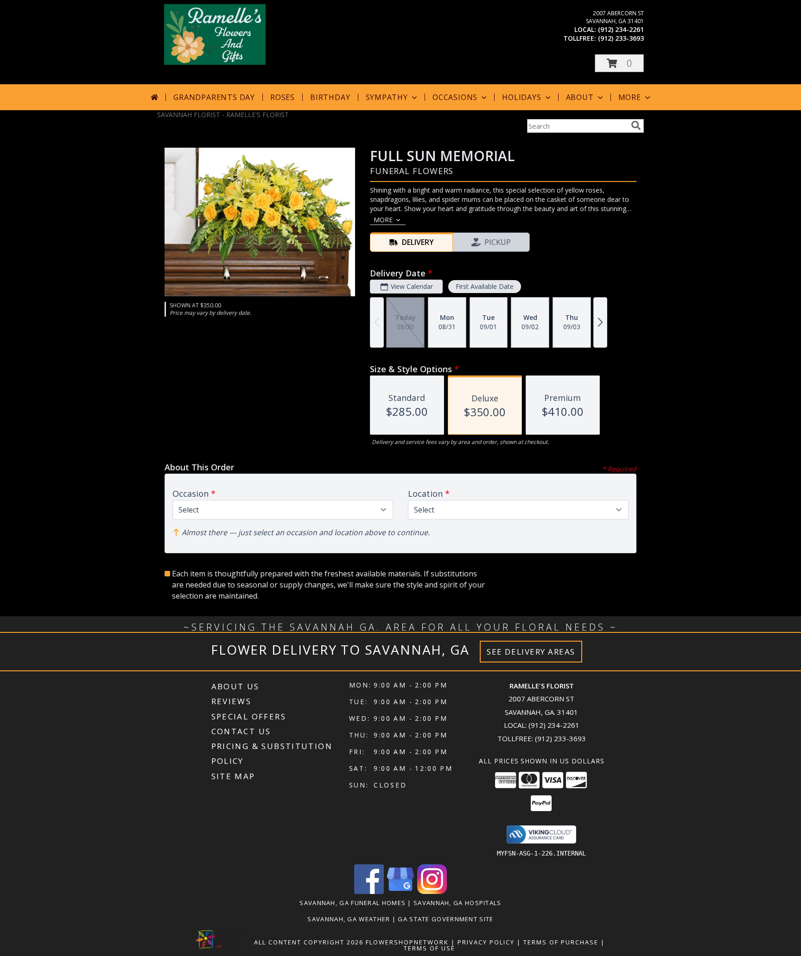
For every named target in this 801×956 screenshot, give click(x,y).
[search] (636, 125)
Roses (282, 97)
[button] (619, 63)
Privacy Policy (486, 942)
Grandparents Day (214, 97)
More (629, 97)
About (580, 97)
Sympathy (387, 97)
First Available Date (485, 286)
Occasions (454, 97)
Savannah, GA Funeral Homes (352, 903)
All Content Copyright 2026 (308, 942)
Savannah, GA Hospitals (457, 903)
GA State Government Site (445, 919)
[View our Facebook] (369, 891)
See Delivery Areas (531, 651)
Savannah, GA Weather (348, 919)
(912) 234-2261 (621, 29)
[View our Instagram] (432, 891)
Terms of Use (429, 948)
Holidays (521, 97)
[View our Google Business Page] (400, 891)
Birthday (330, 97)
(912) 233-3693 (621, 38)
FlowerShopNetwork (407, 942)
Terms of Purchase (560, 942)
